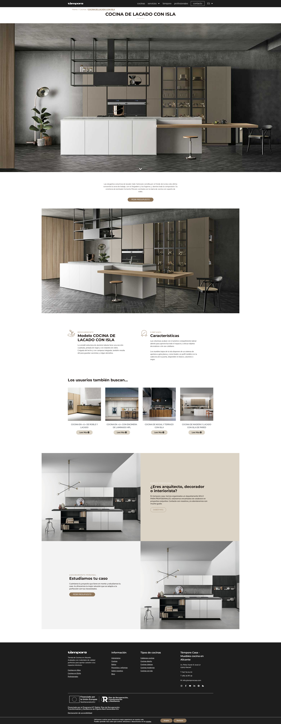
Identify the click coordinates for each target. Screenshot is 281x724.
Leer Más (83, 432)
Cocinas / (83, 9)
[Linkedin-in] (194, 686)
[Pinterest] (198, 686)
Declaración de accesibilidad (80, 713)
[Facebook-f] (186, 686)
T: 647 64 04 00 (186, 672)
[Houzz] (203, 686)
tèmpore (167, 3)
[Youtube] (190, 686)
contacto (197, 3)
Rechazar (180, 720)
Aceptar (166, 720)
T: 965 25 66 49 (186, 676)
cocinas (141, 3)
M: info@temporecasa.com (190, 680)
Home (74, 9)
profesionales (181, 3)
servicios (152, 3)
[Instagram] (181, 686)
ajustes (148, 722)
